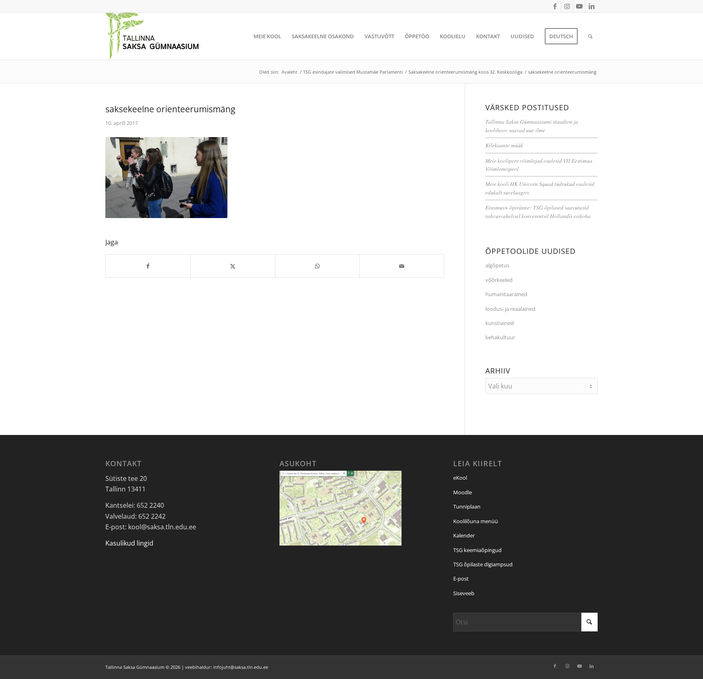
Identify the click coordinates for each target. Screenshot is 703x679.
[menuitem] (267, 36)
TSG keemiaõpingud (477, 550)
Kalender (464, 535)
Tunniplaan (466, 506)
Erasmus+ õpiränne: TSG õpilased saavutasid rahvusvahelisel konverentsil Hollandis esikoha (538, 211)
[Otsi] (590, 36)
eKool (460, 477)
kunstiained (499, 323)
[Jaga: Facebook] (148, 266)
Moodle (462, 492)
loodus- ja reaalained (510, 308)
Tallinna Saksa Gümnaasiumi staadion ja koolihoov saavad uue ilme (531, 125)
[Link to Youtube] (579, 6)
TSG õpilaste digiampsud (483, 564)
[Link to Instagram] (567, 6)
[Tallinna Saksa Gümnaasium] (152, 36)
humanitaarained (506, 294)
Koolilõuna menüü (475, 521)
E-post (461, 578)
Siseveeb (463, 593)
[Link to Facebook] (555, 6)
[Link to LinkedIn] (591, 6)
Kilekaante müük (504, 145)
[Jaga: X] (233, 266)
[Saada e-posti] (402, 266)
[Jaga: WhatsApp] (317, 266)
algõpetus (497, 265)
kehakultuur (500, 337)
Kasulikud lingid (129, 543)
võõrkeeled (499, 280)
